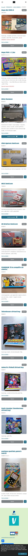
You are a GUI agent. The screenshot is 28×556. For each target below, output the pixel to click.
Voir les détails (4, 42)
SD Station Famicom (9, 224)
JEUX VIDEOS (17, 7)
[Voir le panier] (25, 2)
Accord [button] (22, 553)
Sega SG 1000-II (7, 10)
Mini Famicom (7, 183)
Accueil (3, 7)
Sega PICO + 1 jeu (8, 52)
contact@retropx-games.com (8, 537)
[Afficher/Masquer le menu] (2, 2)
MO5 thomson (6, 99)
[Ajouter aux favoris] (25, 45)
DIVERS (24, 7)
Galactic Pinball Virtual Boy (12, 367)
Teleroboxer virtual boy (10, 311)
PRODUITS (9, 7)
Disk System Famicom (10, 143)
